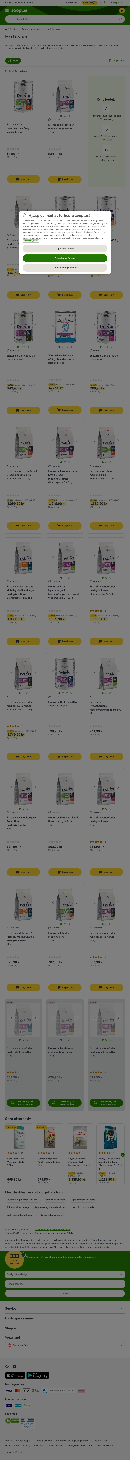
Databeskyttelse (30, 241)
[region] (65, 242)
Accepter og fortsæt (65, 258)
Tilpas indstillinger (65, 248)
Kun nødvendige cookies (65, 267)
